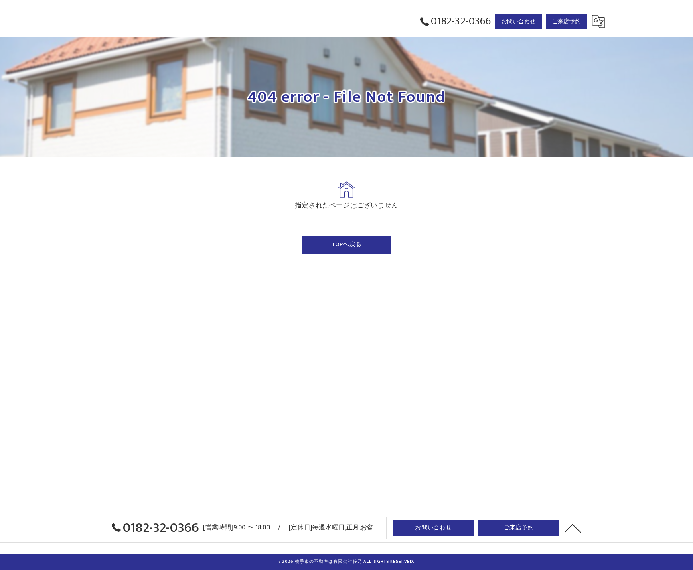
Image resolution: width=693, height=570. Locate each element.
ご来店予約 (566, 21)
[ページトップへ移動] (573, 528)
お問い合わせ (518, 21)
